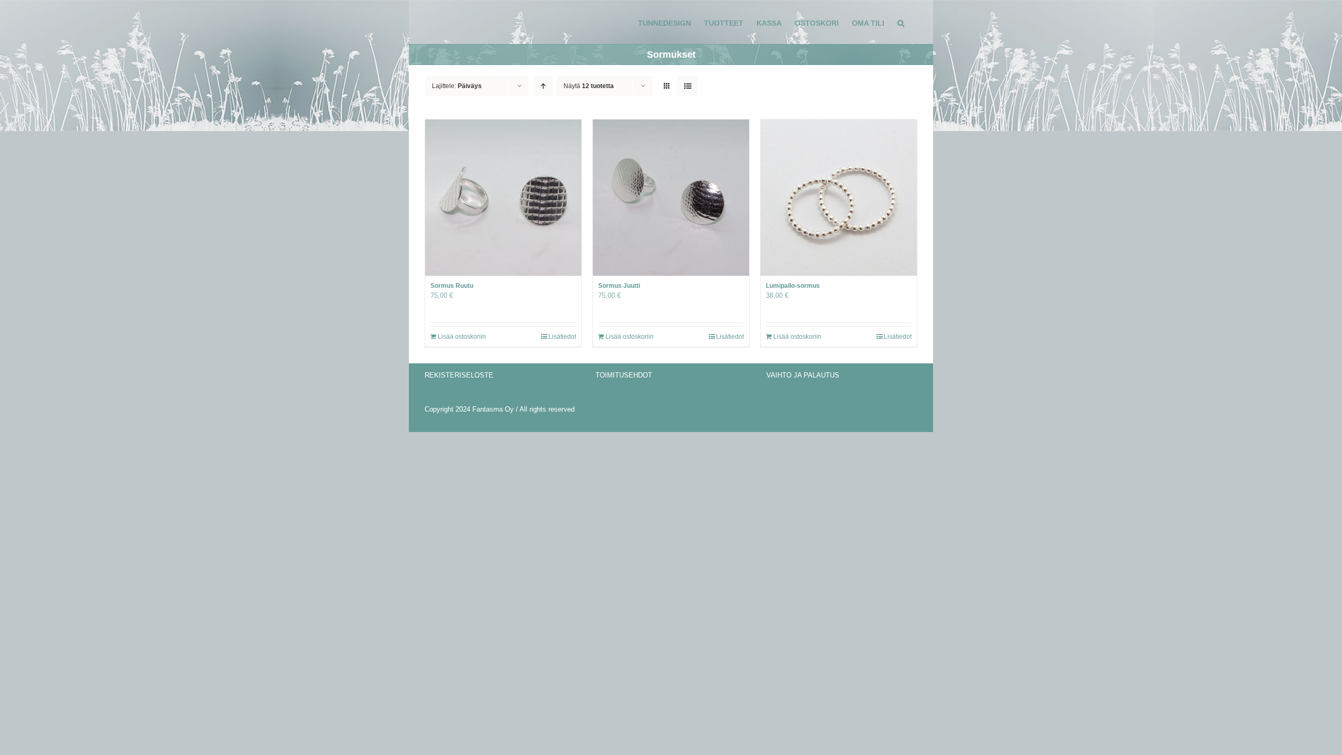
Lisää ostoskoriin (462, 336)
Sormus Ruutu (451, 285)
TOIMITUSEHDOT (624, 375)
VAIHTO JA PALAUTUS (802, 375)
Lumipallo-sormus (793, 285)
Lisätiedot (562, 336)
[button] (900, 22)
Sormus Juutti (619, 285)
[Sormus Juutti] (671, 198)
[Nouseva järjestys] (543, 86)
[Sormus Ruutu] (503, 198)
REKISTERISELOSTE (459, 375)
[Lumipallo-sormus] (839, 198)
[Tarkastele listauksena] (687, 86)
